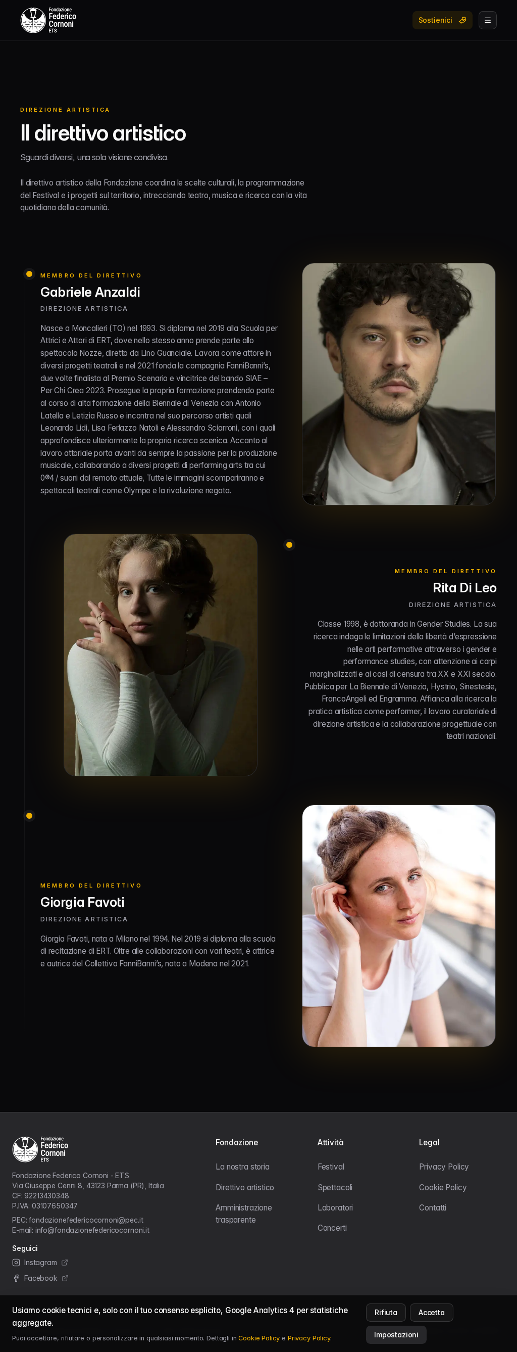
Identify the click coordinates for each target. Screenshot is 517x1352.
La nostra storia (243, 1167)
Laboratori (335, 1208)
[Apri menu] (488, 20)
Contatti (432, 1208)
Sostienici (435, 20)
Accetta (432, 1312)
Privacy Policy (444, 1167)
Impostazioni (396, 1334)
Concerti (332, 1228)
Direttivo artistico (245, 1187)
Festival (331, 1167)
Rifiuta (386, 1312)
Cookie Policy (443, 1187)
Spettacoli (335, 1187)
